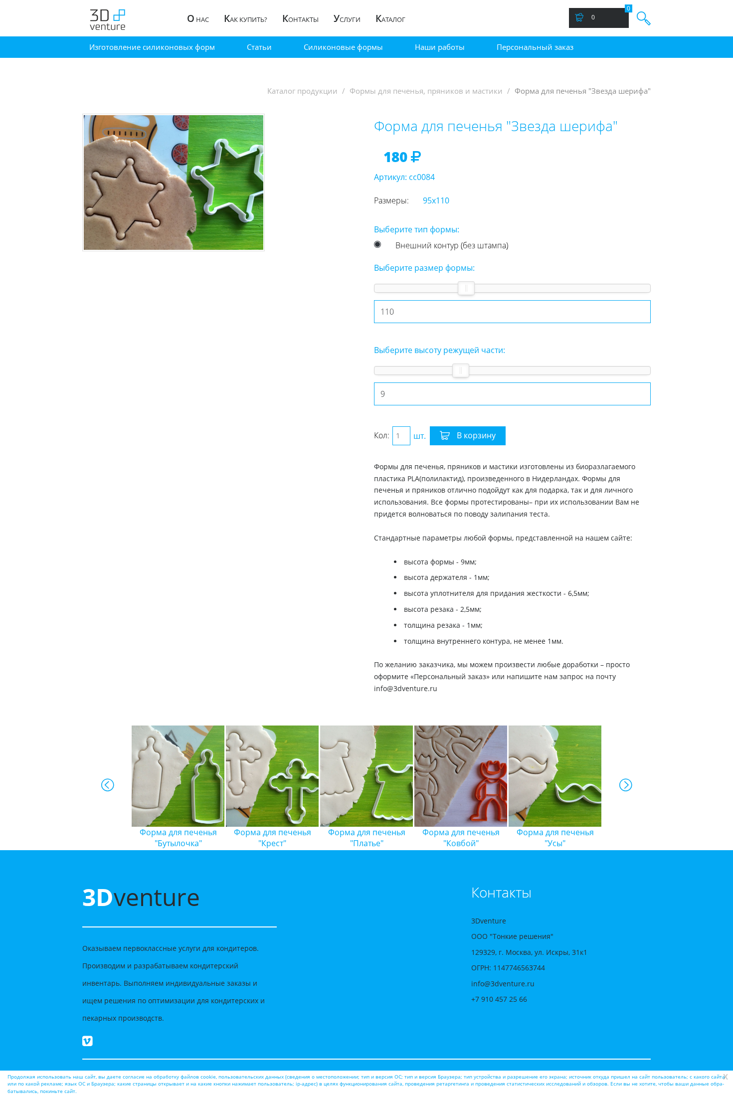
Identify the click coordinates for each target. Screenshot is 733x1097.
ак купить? (245, 18)
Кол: (381, 435)
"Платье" (362, 838)
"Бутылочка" (173, 838)
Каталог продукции (302, 91)
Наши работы (440, 47)
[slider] (466, 288)
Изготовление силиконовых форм (152, 47)
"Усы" (550, 838)
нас (198, 18)
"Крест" (268, 838)
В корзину (475, 435)
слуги (347, 18)
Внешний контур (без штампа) (451, 245)
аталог (390, 18)
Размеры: (391, 200)
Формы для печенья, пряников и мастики (426, 91)
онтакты (300, 18)
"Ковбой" (456, 838)
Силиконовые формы (343, 47)
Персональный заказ (535, 47)
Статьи (259, 47)
